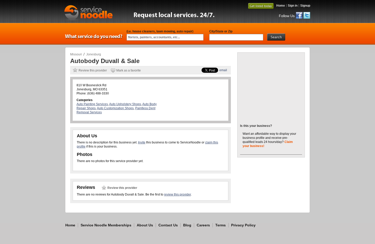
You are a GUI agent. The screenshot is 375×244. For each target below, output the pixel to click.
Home (280, 5)
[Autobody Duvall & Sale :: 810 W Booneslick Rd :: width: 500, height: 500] (271, 116)
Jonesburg (93, 54)
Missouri (76, 54)
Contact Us (168, 225)
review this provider (177, 194)
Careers (203, 225)
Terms (220, 225)
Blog (187, 225)
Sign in (292, 5)
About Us (145, 225)
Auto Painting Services (92, 104)
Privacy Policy (243, 225)
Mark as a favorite (128, 70)
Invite (141, 142)
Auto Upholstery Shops (125, 104)
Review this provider (93, 70)
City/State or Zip (220, 31)
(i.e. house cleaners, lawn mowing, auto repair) (160, 31)
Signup (305, 5)
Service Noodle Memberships (106, 225)
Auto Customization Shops (115, 108)
